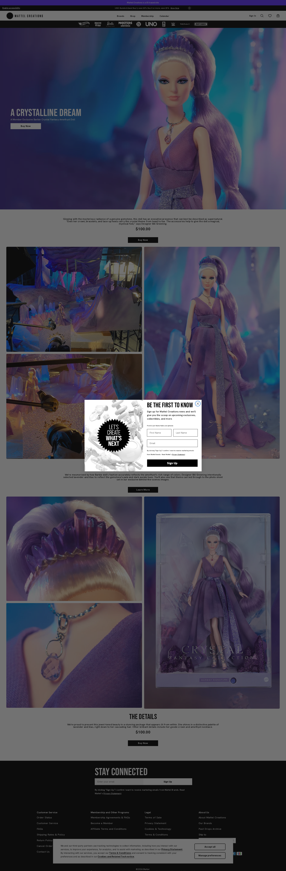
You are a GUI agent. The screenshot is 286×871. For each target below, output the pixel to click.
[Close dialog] (197, 403)
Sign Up (172, 463)
